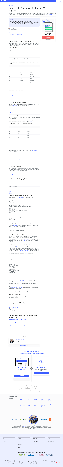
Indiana (29, 401)
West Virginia (11, 5)
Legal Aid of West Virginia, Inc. (13, 307)
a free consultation (18, 462)
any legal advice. (25, 461)
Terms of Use (35, 443)
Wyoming (49, 404)
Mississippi (35, 400)
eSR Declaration (15, 225)
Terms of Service (35, 441)
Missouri (35, 399)
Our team (24, 426)
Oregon (42, 401)
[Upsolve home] (4, 1)
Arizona (21, 400)
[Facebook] (58, 462)
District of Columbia (22, 405)
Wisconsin (49, 401)
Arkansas (21, 399)
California (21, 401)
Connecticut (21, 404)
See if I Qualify (59, 1)
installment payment (34, 150)
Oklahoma (42, 400)
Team (3, 438)
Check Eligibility (48, 37)
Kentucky (29, 404)
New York (42, 398)
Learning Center (20, 442)
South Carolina (43, 405)
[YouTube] (56, 462)
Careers (4, 444)
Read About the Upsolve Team (24, 345)
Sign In (52, 1)
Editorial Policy (35, 438)
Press (3, 443)
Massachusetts (30, 406)
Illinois (28, 400)
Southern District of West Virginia (10, 192)
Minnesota (35, 398)
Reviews (34, 1)
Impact (19, 447)
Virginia (49, 398)
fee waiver (31, 121)
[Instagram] (59, 462)
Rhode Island (43, 404)
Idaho (28, 399)
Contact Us (4, 446)
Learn (37, 1)
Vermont (49, 399)
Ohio (42, 399)
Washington (49, 400)
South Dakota (43, 406)
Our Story (4, 441)
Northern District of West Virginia (10, 189)
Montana (35, 401)
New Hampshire (36, 406)
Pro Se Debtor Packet (19, 197)
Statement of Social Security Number (16, 287)
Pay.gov (24, 240)
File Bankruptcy (21, 1)
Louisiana (29, 405)
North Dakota (36, 404)
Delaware (21, 406)
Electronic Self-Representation (24, 280)
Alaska (20, 398)
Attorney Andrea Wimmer (17, 28)
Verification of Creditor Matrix (23, 250)
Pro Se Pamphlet (18, 246)
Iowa (28, 398)
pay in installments (27, 239)
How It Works (26, 1)
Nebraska (35, 405)
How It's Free (30, 1)
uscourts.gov (15, 105)
